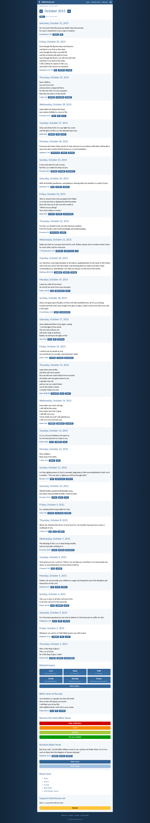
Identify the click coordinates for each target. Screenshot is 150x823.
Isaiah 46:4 (43, 423)
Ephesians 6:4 (44, 587)
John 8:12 (42, 339)
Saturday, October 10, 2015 (54, 486)
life (61, 34)
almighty (68, 97)
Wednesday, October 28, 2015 (55, 104)
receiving (60, 358)
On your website (75, 737)
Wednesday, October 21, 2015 (55, 240)
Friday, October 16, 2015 (52, 346)
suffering (66, 621)
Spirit (56, 312)
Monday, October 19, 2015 (53, 279)
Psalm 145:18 (44, 605)
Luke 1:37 (42, 513)
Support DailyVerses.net (52, 798)
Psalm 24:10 (43, 658)
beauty (63, 134)
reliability (52, 423)
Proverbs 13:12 (45, 116)
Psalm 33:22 (43, 442)
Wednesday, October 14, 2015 (55, 401)
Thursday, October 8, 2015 (53, 520)
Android (75, 732)
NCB (41, 16)
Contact (76, 815)
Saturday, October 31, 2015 (54, 23)
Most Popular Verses (51, 791)
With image (75, 766)
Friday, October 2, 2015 (51, 628)
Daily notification (75, 723)
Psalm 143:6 (43, 358)
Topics (88, 2)
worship (68, 70)
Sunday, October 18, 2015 (53, 298)
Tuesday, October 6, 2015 (52, 557)
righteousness (69, 251)
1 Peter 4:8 (43, 531)
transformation (64, 312)
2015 (56, 6)
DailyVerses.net (43, 6)
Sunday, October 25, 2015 (53, 160)
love (52, 187)
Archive (51, 6)
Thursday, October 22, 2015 (54, 221)
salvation (61, 70)
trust (51, 442)
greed (60, 497)
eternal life (55, 393)
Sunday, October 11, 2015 (53, 467)
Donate (75, 808)
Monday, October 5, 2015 (53, 576)
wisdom (55, 34)
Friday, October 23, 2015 (52, 194)
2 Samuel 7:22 (44, 568)
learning (73, 272)
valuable (51, 134)
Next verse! (75, 762)
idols (58, 460)
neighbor (61, 531)
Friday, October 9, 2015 (51, 505)
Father (68, 393)
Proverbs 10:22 (45, 550)
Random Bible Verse (50, 745)
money (54, 497)
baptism (66, 272)
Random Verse (95, 2)
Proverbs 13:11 (45, 497)
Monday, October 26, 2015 (53, 141)
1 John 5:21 (43, 460)
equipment (60, 423)
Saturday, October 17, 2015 (54, 319)
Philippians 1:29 (45, 621)
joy (55, 70)
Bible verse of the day (51, 694)
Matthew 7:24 (44, 153)
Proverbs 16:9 (44, 171)
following (61, 339)
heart (63, 116)
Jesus (49, 339)
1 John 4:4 (43, 97)
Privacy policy (84, 815)
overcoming (59, 97)
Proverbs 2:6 (44, 232)
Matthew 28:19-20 (46, 272)
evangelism (58, 272)
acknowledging (69, 658)
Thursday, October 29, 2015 (54, 77)
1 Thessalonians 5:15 (47, 251)
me (44, 803)
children (52, 460)
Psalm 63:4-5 (44, 711)
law (52, 291)
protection (69, 423)
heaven (62, 756)
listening (71, 153)
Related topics (47, 665)
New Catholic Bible (51, 16)
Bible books (48, 788)
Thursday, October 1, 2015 (53, 644)
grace (54, 621)
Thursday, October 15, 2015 (54, 365)
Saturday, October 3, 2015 (53, 613)
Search (46, 782)
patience (66, 187)
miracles (50, 513)
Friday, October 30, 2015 (52, 42)
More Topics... (75, 686)
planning (54, 171)
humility (58, 187)
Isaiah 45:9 (43, 214)
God (57, 134)
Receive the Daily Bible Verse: (55, 718)
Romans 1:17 (44, 479)
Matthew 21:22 (45, 637)
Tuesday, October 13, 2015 (53, 431)
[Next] (69, 11)
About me (64, 815)
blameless (59, 251)
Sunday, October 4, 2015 (52, 594)
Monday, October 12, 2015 (53, 449)
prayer (66, 605)
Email (75, 728)
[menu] (110, 3)
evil (77, 251)
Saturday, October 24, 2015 (54, 178)
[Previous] (41, 11)
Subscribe (105, 2)
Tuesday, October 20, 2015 (53, 258)
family (57, 587)
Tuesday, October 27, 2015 (53, 123)
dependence (70, 171)
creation (51, 214)
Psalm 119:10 (44, 291)
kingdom (59, 658)
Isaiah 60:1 (43, 134)
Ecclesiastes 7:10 (45, 34)
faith (52, 479)
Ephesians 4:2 (44, 187)
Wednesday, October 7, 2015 (54, 539)
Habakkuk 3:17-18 (46, 70)
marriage (61, 171)
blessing (61, 550)
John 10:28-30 (44, 393)
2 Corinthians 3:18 (46, 312)
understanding (68, 214)
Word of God (55, 153)
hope (53, 116)
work (66, 497)
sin (50, 531)
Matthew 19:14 (45, 756)
